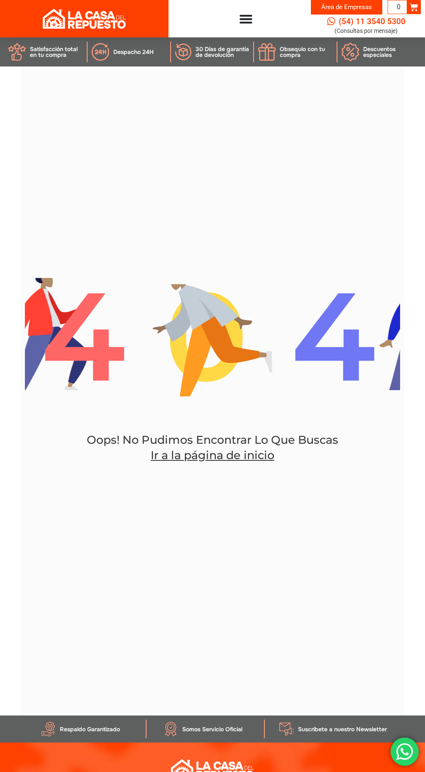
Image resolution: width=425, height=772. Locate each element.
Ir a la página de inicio (212, 455)
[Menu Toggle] (246, 19)
